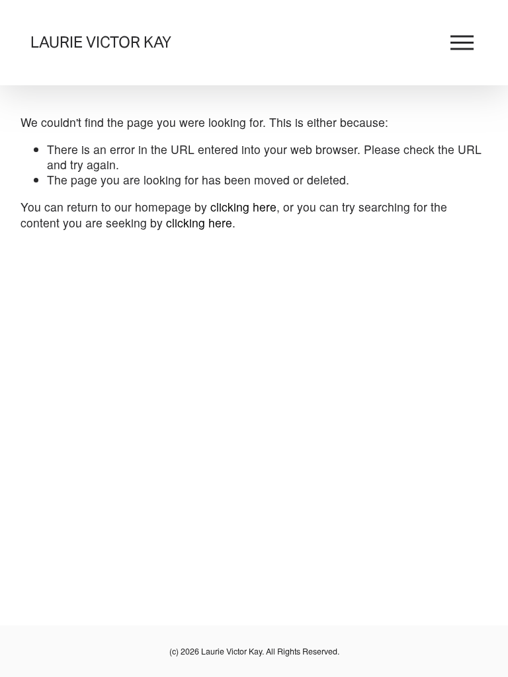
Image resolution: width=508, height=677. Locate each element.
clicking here (243, 206)
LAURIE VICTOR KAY (100, 42)
